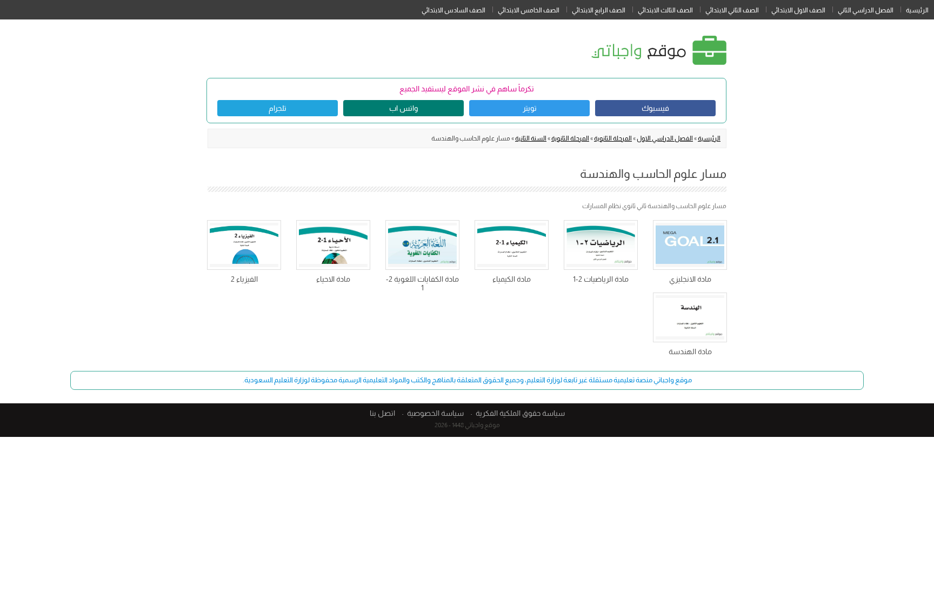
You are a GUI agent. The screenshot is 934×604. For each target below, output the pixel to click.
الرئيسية (917, 10)
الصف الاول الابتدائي (798, 10)
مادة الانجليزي (690, 279)
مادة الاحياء (333, 279)
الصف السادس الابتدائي (453, 10)
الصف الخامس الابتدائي (528, 10)
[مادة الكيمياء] (511, 245)
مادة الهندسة (690, 351)
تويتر (530, 108)
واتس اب (403, 108)
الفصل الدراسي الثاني (865, 10)
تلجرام (277, 108)
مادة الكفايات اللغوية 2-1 (422, 283)
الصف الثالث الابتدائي (665, 10)
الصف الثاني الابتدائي (732, 10)
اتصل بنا (382, 413)
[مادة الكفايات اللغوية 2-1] (422, 245)
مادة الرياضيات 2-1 (601, 279)
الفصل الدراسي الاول (665, 138)
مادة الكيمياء (511, 279)
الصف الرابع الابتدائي (598, 10)
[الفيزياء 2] (244, 245)
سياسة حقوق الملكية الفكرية (520, 413)
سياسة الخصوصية (435, 413)
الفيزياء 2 (244, 279)
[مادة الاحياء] (333, 245)
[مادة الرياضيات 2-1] (600, 245)
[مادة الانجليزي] (689, 245)
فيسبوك (655, 108)
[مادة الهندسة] (689, 317)
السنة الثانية (530, 138)
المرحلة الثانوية (613, 138)
